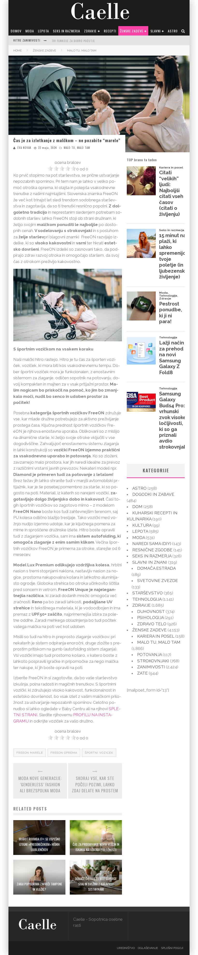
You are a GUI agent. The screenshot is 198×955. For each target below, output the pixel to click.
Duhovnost (151, 611)
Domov (16, 30)
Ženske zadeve (131, 30)
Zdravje (90, 30)
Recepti (110, 30)
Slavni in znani (149, 562)
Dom (137, 506)
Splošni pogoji (172, 948)
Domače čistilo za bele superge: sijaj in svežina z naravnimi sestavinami (96, 884)
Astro (173, 30)
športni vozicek (99, 752)
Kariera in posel (155, 636)
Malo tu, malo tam (77, 148)
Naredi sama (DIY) (151, 543)
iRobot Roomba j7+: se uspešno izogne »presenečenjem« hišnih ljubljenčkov (39, 844)
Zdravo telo (151, 623)
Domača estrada (156, 568)
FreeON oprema (63, 752)
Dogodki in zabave (153, 494)
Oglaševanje (148, 948)
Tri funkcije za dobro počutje (73, 41)
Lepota (43, 30)
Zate (142, 673)
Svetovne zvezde (157, 580)
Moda (29, 30)
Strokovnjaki (153, 660)
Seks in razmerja (66, 30)
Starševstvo (147, 592)
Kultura (141, 525)
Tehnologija (147, 599)
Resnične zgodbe (152, 549)
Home (17, 50)
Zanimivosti (151, 666)
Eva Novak (24, 148)
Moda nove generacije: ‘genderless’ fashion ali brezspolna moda (40, 784)
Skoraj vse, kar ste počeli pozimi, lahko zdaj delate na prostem (95, 784)
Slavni (155, 30)
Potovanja (149, 654)
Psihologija (150, 617)
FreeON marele (29, 752)
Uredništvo (126, 948)
